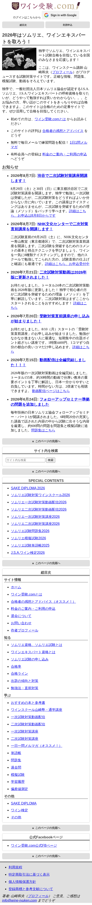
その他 (16, 817)
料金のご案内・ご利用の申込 (64, 154)
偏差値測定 (19, 789)
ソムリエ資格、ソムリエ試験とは (36, 645)
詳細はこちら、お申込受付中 (67, 264)
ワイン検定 (19, 810)
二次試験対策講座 (24, 738)
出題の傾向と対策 (24, 681)
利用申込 (67, 25)
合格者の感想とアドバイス (62, 131)
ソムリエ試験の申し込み (30, 659)
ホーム (16, 587)
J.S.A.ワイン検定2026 (28, 552)
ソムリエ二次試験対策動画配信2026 (39, 509)
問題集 (16, 760)
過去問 (16, 767)
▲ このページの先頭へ (46, 441)
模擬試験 (18, 774)
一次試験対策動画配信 (28, 717)
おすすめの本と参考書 (28, 703)
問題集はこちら (43, 430)
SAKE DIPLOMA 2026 (28, 488)
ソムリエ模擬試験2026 (28, 538)
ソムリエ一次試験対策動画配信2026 (39, 502)
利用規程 (15, 867)
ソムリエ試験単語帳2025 (30, 545)
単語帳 (16, 753)
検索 (50, 460)
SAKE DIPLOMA (24, 803)
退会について (21, 616)
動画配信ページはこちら (51, 391)
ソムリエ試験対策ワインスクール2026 (40, 495)
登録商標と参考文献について (31, 889)
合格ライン (19, 673)
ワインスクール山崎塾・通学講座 (36, 710)
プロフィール (62, 72)
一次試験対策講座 (24, 731)
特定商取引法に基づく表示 (29, 874)
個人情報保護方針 (22, 882)
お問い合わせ (21, 623)
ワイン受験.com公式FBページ (34, 845)
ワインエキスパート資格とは (33, 652)
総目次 (23, 25)
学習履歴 (18, 781)
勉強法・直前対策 (24, 688)
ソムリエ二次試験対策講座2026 (35, 524)
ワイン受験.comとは (50, 119)
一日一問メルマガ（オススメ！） (36, 745)
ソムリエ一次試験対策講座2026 (35, 516)
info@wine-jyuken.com (19, 900)
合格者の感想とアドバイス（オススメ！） (43, 601)
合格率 (16, 666)
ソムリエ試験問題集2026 (30, 531)
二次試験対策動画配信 (28, 724)
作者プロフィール (24, 630)
